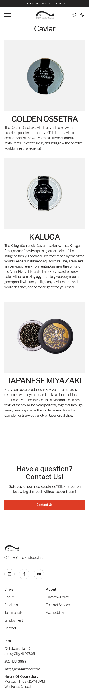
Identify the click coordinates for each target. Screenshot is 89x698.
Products (11, 605)
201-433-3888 (15, 661)
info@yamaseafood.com (22, 669)
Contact (10, 628)
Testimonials (13, 613)
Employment (13, 620)
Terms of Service (58, 605)
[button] (11, 15)
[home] (44, 15)
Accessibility (55, 613)
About (8, 597)
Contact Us (44, 504)
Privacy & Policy (57, 597)
